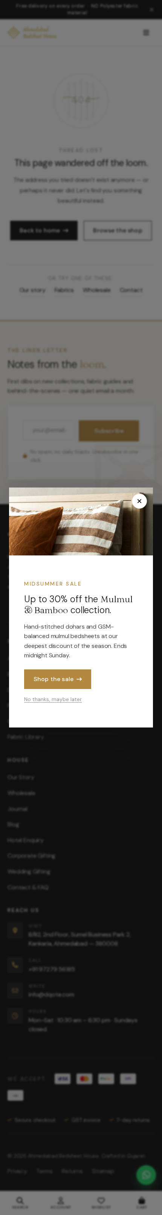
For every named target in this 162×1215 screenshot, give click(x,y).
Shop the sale (53, 679)
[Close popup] (139, 501)
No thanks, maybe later (53, 699)
